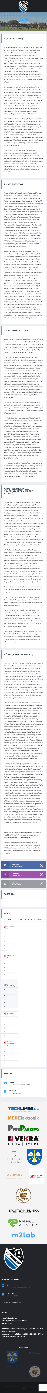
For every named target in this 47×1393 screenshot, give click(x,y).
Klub (20, 920)
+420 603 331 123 (15, 1093)
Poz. (9, 920)
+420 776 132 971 (12, 1296)
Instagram (17, 1302)
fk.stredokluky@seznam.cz (20, 1084)
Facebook (7, 1302)
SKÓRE (39, 920)
